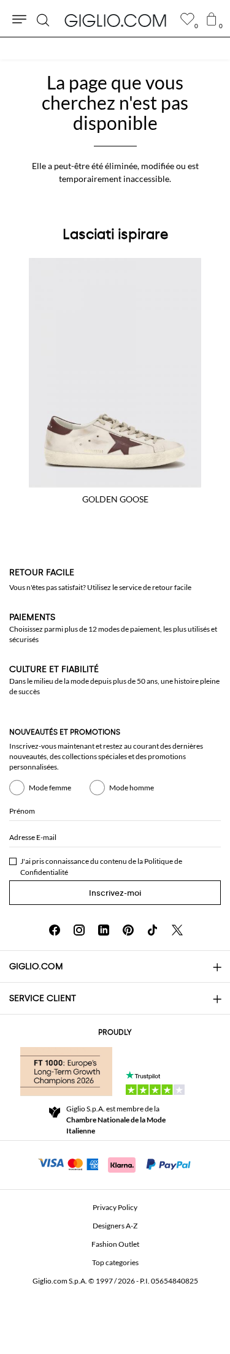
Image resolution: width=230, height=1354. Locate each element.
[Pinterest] (128, 930)
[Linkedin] (103, 930)
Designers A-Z (115, 1225)
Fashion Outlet (115, 1244)
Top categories (115, 1262)
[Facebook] (54, 930)
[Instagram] (79, 930)
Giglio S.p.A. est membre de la (116, 1119)
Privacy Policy (115, 1207)
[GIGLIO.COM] (115, 20)
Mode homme (131, 787)
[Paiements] (115, 1163)
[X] (177, 930)
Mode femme (50, 787)
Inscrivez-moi (115, 893)
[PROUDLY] (66, 1071)
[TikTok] (153, 930)
